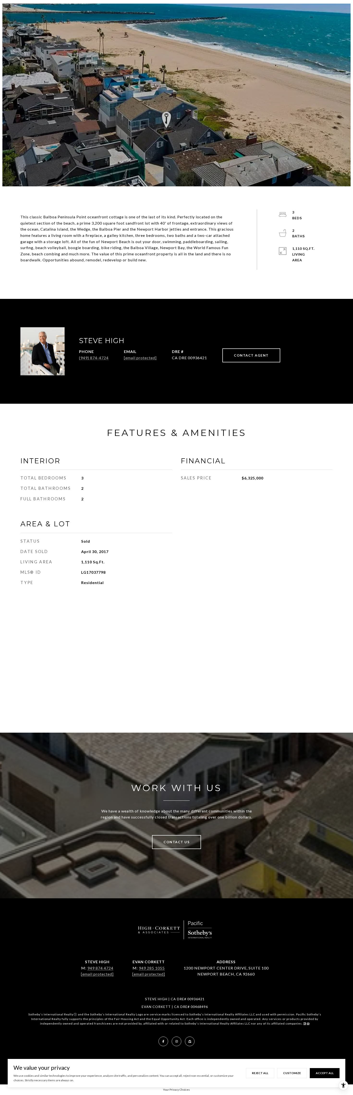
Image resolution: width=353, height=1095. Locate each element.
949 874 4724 (100, 968)
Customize (292, 1073)
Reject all (260, 1073)
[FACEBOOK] (163, 1041)
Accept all (325, 1073)
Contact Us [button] (176, 842)
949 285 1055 (152, 968)
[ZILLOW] (190, 1041)
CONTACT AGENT (251, 355)
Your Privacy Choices (176, 1089)
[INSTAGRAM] (176, 1041)
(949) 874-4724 (94, 357)
